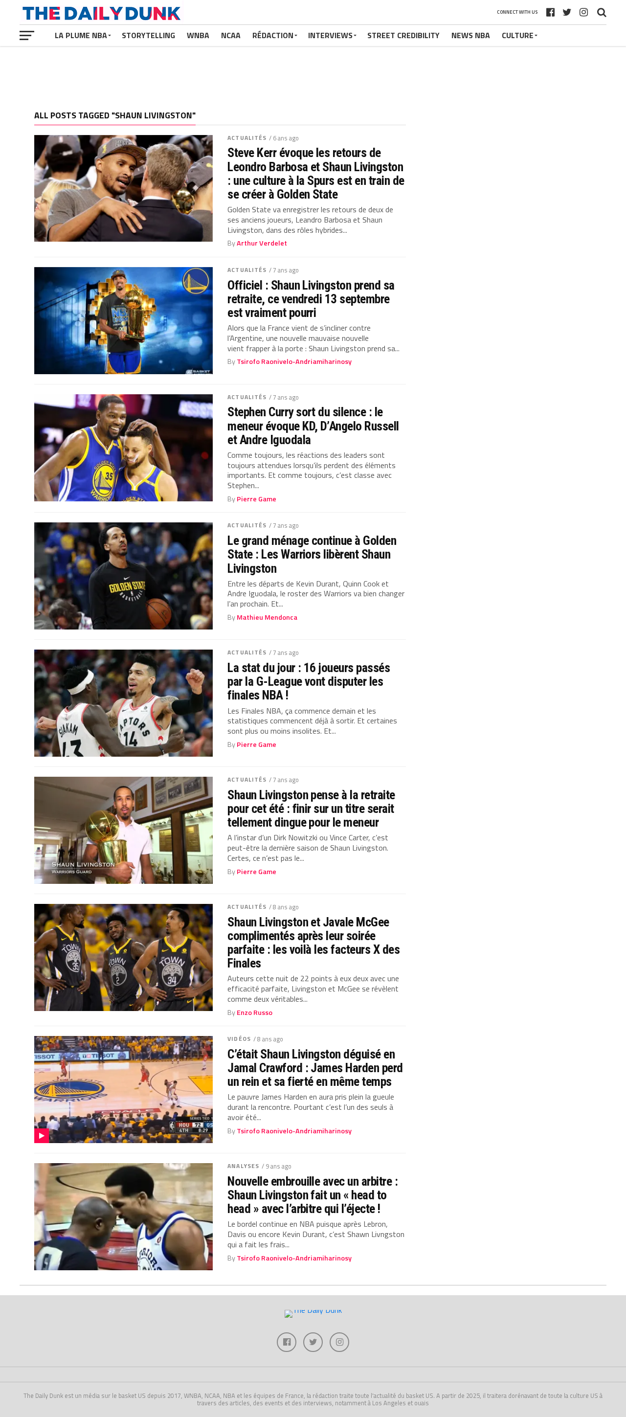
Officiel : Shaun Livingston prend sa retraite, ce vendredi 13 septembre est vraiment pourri (311, 298)
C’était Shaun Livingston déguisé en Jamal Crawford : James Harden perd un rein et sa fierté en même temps (315, 1067)
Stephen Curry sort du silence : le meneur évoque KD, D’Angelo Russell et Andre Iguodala (313, 425)
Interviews (330, 35)
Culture (518, 35)
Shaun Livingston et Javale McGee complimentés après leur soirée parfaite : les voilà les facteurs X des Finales (313, 942)
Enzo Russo (254, 1012)
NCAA (231, 35)
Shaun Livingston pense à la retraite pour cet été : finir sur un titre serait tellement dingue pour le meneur (311, 808)
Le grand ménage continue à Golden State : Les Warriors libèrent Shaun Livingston (311, 554)
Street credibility (403, 35)
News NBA (470, 35)
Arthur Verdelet (262, 243)
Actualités (247, 137)
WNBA (198, 35)
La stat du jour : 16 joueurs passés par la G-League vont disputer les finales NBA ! (308, 681)
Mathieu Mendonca (267, 617)
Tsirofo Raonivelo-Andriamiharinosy (294, 361)
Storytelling (148, 35)
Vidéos (239, 1038)
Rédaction (272, 35)
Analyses (243, 1165)
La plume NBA (81, 35)
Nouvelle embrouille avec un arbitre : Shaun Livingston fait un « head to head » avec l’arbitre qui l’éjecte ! (312, 1194)
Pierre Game (256, 499)
